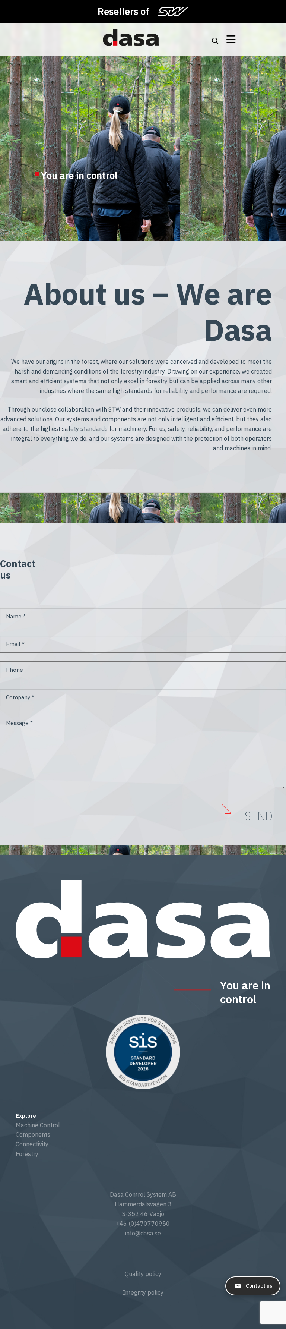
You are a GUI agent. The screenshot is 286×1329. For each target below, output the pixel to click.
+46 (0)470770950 (143, 1223)
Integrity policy (143, 1292)
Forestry (27, 1154)
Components (33, 1134)
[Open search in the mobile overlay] (215, 39)
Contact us (259, 1285)
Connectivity (32, 1144)
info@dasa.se (143, 1233)
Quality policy (143, 1274)
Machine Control (38, 1125)
